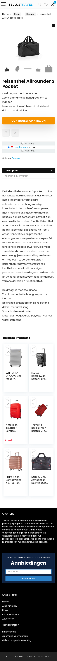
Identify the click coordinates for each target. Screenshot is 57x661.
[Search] (39, 4)
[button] (53, 25)
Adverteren (8, 618)
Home (5, 14)
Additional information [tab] (16, 175)
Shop (17, 14)
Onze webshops (10, 614)
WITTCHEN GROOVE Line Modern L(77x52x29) (13, 377)
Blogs (5, 610)
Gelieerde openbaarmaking (16, 640)
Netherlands (21, 147)
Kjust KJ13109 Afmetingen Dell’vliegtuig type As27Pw (39, 481)
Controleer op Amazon (28, 121)
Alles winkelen (9, 605)
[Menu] (3, 4)
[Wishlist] (46, 4)
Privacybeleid (9, 631)
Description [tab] (11, 170)
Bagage (30, 14)
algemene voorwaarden (15, 636)
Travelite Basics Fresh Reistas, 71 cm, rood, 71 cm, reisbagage (39, 431)
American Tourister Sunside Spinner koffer (14, 429)
